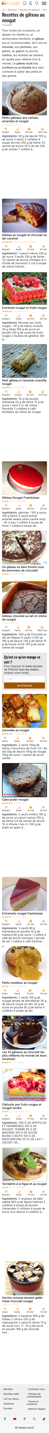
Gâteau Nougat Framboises (20, 497)
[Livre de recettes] (24, 3)
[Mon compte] (30, 3)
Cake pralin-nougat (15, 799)
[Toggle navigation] (44, 3)
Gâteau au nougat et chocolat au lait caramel (24, 236)
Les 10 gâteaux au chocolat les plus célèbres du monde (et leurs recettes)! (24, 1055)
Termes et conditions (32, 1402)
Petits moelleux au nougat (19, 982)
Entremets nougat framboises (22, 913)
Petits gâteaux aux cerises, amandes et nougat (20, 119)
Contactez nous (36, 1389)
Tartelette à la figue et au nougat (24, 1184)
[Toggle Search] (37, 3)
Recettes (8, 1389)
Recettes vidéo (11, 1394)
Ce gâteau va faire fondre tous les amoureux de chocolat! (23, 568)
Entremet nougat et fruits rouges (24, 307)
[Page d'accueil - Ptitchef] (3, 9)
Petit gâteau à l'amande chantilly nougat (24, 382)
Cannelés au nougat (15, 730)
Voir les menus (11, 1399)
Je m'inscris (24, 685)
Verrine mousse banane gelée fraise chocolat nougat (22, 1299)
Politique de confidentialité (34, 1395)
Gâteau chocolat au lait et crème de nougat (24, 617)
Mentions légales (36, 1409)
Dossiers (8, 1408)
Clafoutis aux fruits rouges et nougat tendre (22, 1106)
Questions (9, 1403)
